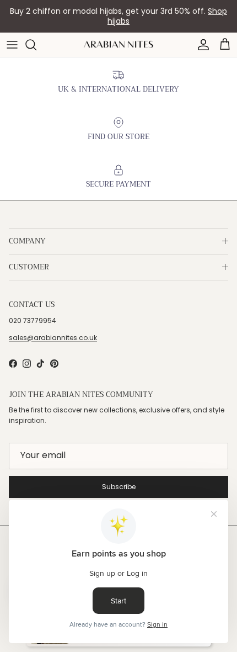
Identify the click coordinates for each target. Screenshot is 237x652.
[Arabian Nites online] (118, 44)
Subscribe (119, 486)
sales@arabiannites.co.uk (53, 337)
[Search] (36, 45)
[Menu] (12, 45)
